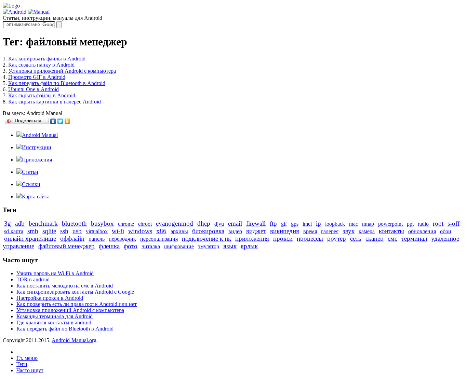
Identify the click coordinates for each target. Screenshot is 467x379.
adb (20, 223)
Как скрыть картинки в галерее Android (54, 101)
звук (349, 231)
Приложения (37, 160)
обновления (422, 231)
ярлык (249, 246)
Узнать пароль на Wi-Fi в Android (55, 273)
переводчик (122, 239)
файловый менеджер (66, 246)
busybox (102, 223)
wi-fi (118, 231)
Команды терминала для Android (54, 316)
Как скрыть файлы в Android (41, 95)
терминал (414, 238)
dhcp (203, 223)
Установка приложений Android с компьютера (62, 71)
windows (140, 231)
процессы (310, 238)
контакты (391, 231)
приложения (252, 238)
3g (7, 223)
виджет (256, 231)
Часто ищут (29, 370)
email (235, 223)
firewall (256, 223)
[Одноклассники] (67, 121)
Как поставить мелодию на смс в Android (64, 286)
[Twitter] (60, 121)
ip (318, 223)
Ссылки (31, 184)
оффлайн (72, 238)
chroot (145, 224)
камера (367, 231)
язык (230, 246)
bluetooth (74, 223)
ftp (273, 223)
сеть (355, 238)
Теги (21, 364)
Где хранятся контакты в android (53, 322)
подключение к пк (206, 238)
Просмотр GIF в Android (36, 77)
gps (294, 224)
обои (445, 231)
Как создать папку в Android (41, 65)
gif (284, 224)
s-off (453, 223)
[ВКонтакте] (53, 121)
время (310, 231)
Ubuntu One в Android (33, 89)
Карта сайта (36, 196)
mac (353, 224)
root (438, 223)
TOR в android (33, 279)
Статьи (30, 172)
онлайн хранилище (30, 238)
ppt (410, 224)
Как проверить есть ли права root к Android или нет (76, 304)
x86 (161, 231)
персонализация (159, 239)
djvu (219, 224)
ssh (64, 231)
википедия (284, 231)
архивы (179, 231)
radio (423, 224)
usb (77, 231)
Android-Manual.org (74, 340)
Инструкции (36, 147)
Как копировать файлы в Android (46, 58)
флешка (109, 246)
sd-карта (13, 231)
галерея (329, 231)
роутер (336, 238)
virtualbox (97, 231)
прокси (283, 238)
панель (97, 239)
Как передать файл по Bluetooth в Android (56, 83)
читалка (151, 246)
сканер (374, 238)
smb (32, 231)
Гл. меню (27, 358)
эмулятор (208, 246)
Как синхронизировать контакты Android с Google (75, 292)
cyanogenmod (174, 223)
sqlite (49, 231)
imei (307, 224)
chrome (126, 224)
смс (392, 238)
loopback (335, 224)
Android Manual (40, 135)
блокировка (208, 231)
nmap (368, 224)
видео (235, 231)
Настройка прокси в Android (49, 298)
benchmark (43, 223)
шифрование (179, 246)
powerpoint (390, 224)
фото (130, 246)
